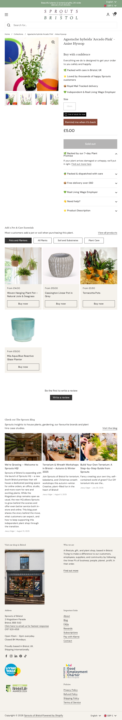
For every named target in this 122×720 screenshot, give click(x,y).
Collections (18, 34)
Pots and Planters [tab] (18, 240)
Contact (68, 640)
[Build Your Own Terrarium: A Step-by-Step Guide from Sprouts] (98, 447)
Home (7, 34)
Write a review (61, 397)
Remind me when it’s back (80, 122)
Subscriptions (71, 632)
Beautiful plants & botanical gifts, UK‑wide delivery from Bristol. (61, 4)
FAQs (66, 624)
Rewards (68, 628)
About (67, 616)
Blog (66, 620)
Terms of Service (72, 702)
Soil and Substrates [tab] (68, 240)
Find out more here (81, 164)
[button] (90, 154)
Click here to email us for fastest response (27, 626)
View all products (107, 232)
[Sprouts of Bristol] (61, 14)
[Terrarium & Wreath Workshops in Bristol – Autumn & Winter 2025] (61, 447)
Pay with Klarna (71, 636)
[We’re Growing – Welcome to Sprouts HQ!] (23, 447)
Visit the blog (109, 428)
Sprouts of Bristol (33, 715)
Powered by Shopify (52, 715)
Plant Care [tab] (94, 240)
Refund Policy (71, 694)
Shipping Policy (71, 698)
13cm (69, 106)
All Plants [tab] (42, 240)
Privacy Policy (71, 690)
